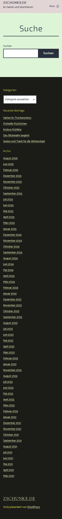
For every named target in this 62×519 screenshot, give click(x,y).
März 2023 (9, 352)
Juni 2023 (8, 335)
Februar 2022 (10, 411)
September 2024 (12, 252)
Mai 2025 (8, 211)
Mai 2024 (8, 270)
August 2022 (10, 376)
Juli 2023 (8, 329)
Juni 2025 (8, 205)
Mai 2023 (8, 340)
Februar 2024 (10, 288)
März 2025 (9, 223)
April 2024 (8, 276)
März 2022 (9, 405)
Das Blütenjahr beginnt (16, 135)
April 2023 (8, 346)
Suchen (7, 46)
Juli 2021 (7, 452)
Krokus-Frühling (12, 129)
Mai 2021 (8, 464)
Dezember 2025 (12, 176)
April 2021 (8, 470)
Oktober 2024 (11, 246)
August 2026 (10, 158)
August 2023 (10, 323)
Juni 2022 (8, 388)
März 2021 (8, 476)
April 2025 (8, 217)
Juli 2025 (8, 199)
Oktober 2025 (11, 187)
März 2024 (9, 282)
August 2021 (10, 446)
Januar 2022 (9, 417)
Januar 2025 (10, 229)
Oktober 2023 (11, 311)
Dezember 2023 (12, 299)
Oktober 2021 (11, 435)
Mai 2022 (8, 393)
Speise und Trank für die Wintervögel (24, 141)
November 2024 (12, 241)
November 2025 (12, 182)
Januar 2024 (10, 293)
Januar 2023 (9, 364)
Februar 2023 (10, 358)
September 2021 (12, 440)
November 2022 (12, 370)
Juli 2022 (8, 382)
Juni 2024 (8, 264)
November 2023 (12, 305)
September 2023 (12, 317)
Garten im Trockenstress (17, 118)
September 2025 (12, 193)
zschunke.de (14, 3)
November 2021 (12, 429)
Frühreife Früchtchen (15, 123)
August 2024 (10, 258)
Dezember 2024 (12, 235)
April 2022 (8, 399)
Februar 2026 (10, 170)
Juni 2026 (8, 164)
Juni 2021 (8, 458)
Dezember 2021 (12, 423)
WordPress (33, 507)
